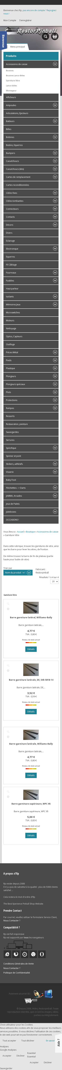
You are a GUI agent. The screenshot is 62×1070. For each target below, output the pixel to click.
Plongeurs (11, 376)
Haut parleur (12, 288)
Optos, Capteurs (14, 336)
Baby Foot (11, 479)
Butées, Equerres (14, 145)
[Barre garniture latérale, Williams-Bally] (8, 731)
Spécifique (11, 448)
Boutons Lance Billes (15, 75)
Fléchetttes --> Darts (15, 487)
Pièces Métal (12, 352)
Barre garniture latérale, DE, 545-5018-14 (31, 679)
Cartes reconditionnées (17, 185)
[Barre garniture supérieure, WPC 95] (8, 791)
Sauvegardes (12, 432)
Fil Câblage (11, 264)
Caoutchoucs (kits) (15, 169)
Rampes (10, 408)
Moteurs (10, 320)
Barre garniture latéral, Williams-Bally (31, 617)
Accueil (20, 531)
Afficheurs (11, 97)
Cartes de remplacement (18, 177)
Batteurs (10, 121)
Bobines (10, 137)
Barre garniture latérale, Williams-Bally (31, 743)
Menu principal (17, 46)
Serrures (10, 440)
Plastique (10, 368)
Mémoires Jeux (13, 304)
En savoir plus (52, 1040)
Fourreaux (11, 272)
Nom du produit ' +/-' (15, 572)
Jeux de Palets (12, 503)
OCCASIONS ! (12, 519)
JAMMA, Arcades (14, 495)
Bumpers (10, 153)
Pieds (8, 360)
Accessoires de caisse (16, 64)
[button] (52, 1060)
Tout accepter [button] (9, 1040)
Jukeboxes (11, 511)
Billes (8, 129)
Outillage (10, 344)
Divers (9, 232)
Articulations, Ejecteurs (17, 113)
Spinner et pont (13, 456)
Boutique (30, 531)
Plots (8, 392)
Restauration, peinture (17, 424)
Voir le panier (55, 36)
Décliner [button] (21, 1055)
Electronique (12, 248)
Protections (11, 400)
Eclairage (10, 240)
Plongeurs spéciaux (15, 384)
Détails (8, 609)
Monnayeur (11, 90)
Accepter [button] (7, 1055)
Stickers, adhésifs (14, 463)
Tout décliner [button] (27, 1040)
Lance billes (11, 85)
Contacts (10, 216)
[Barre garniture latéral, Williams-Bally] (8, 604)
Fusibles (10, 280)
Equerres (10, 256)
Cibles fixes (11, 192)
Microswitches (13, 312)
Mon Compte (9, 20)
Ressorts (10, 416)
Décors (9, 224)
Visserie (10, 471)
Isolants (10, 296)
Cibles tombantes (14, 200)
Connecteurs (12, 208)
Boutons (9, 70)
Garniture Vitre (13, 80)
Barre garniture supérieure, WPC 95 (31, 803)
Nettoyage (11, 328)
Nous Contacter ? (11, 920)
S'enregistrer (25, 20)
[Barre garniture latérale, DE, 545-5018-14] (8, 665)
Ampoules (11, 105)
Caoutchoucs (12, 161)
